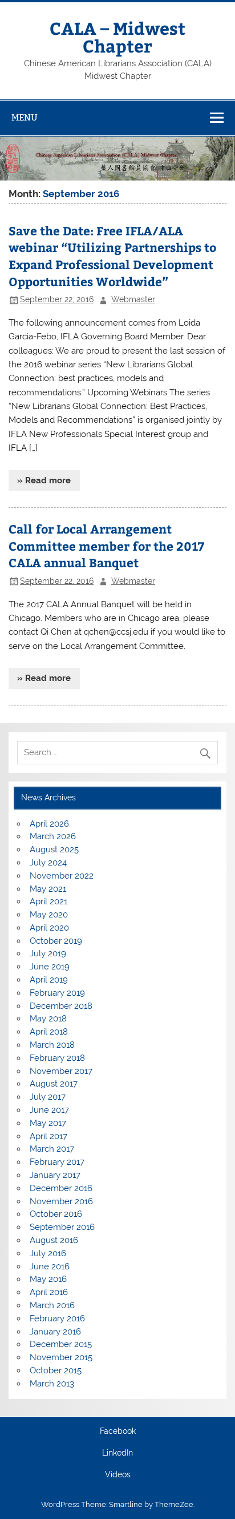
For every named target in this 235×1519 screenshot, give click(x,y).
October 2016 (56, 1214)
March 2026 (53, 836)
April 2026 (49, 824)
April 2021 (48, 901)
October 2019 (56, 941)
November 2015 (61, 1357)
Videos (118, 1475)
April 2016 (49, 1292)
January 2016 (55, 1331)
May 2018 (48, 1018)
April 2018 (49, 1032)
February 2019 (57, 993)
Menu (24, 117)
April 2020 (49, 928)
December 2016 (61, 1188)
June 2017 (49, 1110)
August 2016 (54, 1240)
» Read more (44, 480)
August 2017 (54, 1084)
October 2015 (56, 1370)
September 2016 (62, 1227)
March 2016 (52, 1305)
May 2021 (48, 889)
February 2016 (57, 1318)
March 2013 (52, 1383)
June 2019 (50, 966)
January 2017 (55, 1175)
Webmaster (133, 299)
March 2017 (52, 1149)
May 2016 (48, 1279)
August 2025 (54, 849)
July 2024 (48, 862)
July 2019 (48, 953)
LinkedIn (117, 1453)
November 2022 (62, 876)
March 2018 (52, 1045)
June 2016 (50, 1266)
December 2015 (61, 1344)
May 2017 (48, 1123)
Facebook (118, 1432)
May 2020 (49, 914)
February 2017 (57, 1162)
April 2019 (49, 980)
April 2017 (48, 1136)
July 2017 (48, 1097)
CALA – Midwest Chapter (117, 36)
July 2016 (48, 1253)
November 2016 (61, 1201)
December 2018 (61, 1006)
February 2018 (57, 1058)
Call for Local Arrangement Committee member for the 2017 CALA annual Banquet (106, 545)
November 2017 (61, 1071)
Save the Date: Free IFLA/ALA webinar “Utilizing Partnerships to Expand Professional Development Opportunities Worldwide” (112, 256)
